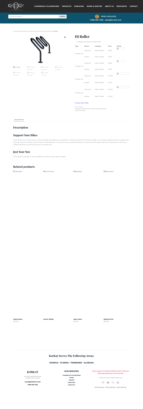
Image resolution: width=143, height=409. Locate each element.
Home (15, 31)
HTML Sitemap (110, 387)
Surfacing (79, 6)
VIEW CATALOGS (108, 16)
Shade (71, 377)
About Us (109, 6)
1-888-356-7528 (32, 385)
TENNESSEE (76, 363)
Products (66, 6)
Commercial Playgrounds (46, 6)
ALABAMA (89, 363)
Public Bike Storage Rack (44, 31)
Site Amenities (22, 31)
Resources (122, 6)
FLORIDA (64, 363)
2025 (79, 110)
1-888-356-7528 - (97, 20)
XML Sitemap (99, 387)
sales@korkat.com (113, 20)
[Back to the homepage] (16, 6)
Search (62, 16)
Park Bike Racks (31, 31)
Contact (134, 6)
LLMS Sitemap (121, 387)
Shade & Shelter (94, 6)
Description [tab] (19, 120)
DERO (83, 110)
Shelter (71, 380)
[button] (65, 37)
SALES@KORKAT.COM (32, 382)
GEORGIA (53, 363)
